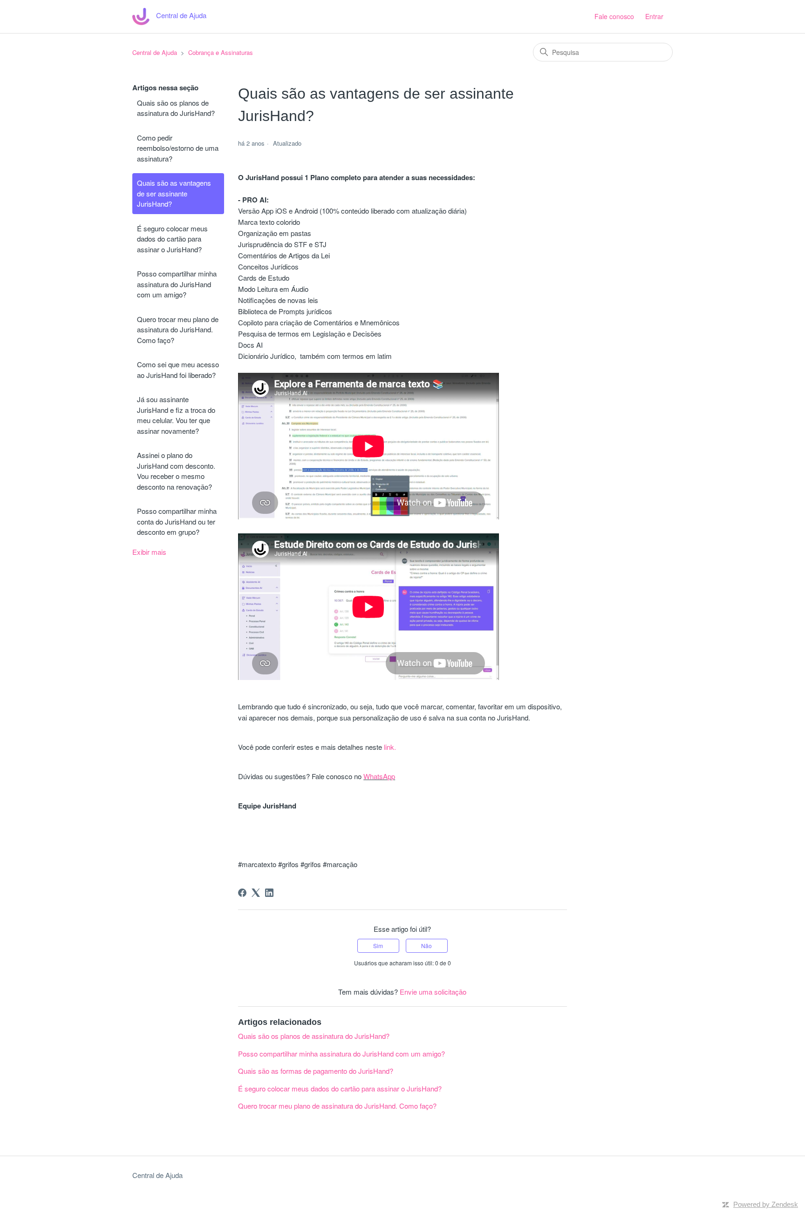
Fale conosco (614, 16)
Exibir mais (149, 552)
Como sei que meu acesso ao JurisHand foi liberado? (178, 369)
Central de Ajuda (154, 52)
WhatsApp (379, 776)
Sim (378, 945)
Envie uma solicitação (433, 992)
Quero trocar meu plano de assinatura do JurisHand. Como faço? (177, 329)
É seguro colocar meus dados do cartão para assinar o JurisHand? (172, 238)
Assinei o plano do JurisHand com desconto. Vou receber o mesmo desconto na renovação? (176, 471)
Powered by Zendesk (765, 1204)
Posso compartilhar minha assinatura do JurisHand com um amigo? (177, 284)
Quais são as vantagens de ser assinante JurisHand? (174, 193)
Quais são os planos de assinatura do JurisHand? (176, 108)
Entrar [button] (654, 16)
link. (390, 747)
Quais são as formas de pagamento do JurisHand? (315, 1071)
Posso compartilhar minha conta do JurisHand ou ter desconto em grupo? (177, 521)
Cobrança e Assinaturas (220, 52)
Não (426, 945)
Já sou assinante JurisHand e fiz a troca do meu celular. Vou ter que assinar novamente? (176, 415)
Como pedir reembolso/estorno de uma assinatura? (177, 148)
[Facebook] (242, 893)
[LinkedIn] (269, 893)
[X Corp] (256, 893)
